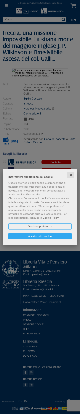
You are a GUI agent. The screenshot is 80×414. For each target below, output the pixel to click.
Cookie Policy (50, 217)
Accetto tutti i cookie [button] (40, 236)
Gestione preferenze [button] (40, 226)
